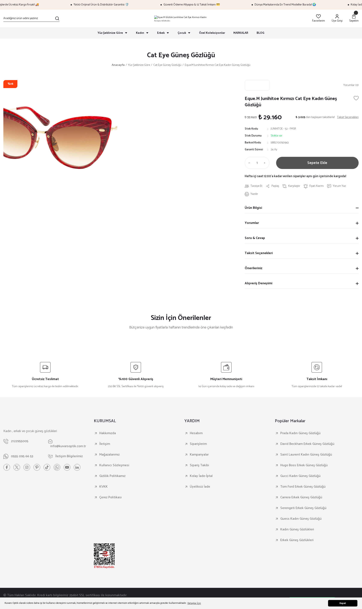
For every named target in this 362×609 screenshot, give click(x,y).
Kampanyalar (199, 454)
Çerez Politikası (110, 497)
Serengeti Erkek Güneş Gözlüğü (303, 508)
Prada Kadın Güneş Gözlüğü (300, 433)
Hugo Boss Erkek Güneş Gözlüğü (304, 465)
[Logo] (181, 18)
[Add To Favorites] (356, 98)
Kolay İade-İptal (201, 476)
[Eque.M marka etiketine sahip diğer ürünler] (257, 85)
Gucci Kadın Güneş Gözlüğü (300, 476)
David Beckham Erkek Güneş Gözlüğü (307, 444)
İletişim (104, 444)
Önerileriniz (253, 268)
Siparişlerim (198, 444)
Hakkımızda (107, 433)
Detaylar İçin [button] (194, 603)
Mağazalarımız (109, 454)
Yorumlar (252, 223)
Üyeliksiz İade (200, 486)
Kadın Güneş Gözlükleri (297, 529)
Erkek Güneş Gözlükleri (297, 540)
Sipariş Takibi (199, 465)
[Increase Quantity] (265, 163)
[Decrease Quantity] (248, 163)
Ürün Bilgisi (253, 208)
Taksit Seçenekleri (259, 253)
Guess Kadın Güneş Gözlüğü (301, 518)
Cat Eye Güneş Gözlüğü (181, 55)
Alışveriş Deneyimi (258, 283)
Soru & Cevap (255, 238)
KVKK (103, 486)
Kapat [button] (343, 603)
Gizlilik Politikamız (112, 476)
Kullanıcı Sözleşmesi (114, 465)
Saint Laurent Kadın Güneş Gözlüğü (306, 454)
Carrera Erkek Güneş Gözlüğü (301, 497)
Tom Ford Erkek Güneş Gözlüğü (303, 486)
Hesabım (196, 433)
